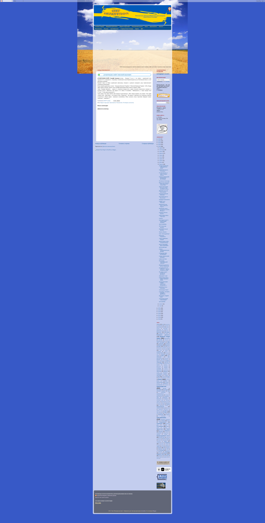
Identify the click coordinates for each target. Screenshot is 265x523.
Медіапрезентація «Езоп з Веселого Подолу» (163, 205)
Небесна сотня (159, 410)
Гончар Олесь (160, 352)
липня (160, 157)
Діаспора (166, 362)
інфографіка (159, 375)
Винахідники (167, 338)
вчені (169, 348)
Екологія (166, 366)
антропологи (167, 324)
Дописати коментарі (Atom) (109, 146)
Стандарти (167, 445)
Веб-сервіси (167, 332)
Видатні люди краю (125, 26)
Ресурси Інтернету (166, 438)
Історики (166, 375)
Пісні (159, 420)
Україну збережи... (163, 231)
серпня (161, 155)
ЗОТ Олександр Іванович (162, 227)
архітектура (159, 327)
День (162, 355)
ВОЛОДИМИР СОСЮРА (163, 74)
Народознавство (160, 406)
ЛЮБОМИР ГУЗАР (163, 276)
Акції (163, 324)
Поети (168, 420)
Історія (158, 376)
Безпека (158, 328)
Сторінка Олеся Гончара (127, 28)
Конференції (165, 383)
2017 (159, 315)
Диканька (166, 359)
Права (167, 426)
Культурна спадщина (161, 391)
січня (160, 305)
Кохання (166, 384)
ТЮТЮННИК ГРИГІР (163, 290)
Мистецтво (158, 402)
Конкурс (166, 382)
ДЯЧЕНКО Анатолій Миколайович (163, 191)
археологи (160, 325)
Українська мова (161, 449)
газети (161, 350)
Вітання (168, 346)
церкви (160, 453)
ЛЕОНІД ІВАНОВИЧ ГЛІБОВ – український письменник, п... (163, 283)
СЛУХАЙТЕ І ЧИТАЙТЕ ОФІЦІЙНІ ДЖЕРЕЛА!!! (164, 293)
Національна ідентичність (163, 409)
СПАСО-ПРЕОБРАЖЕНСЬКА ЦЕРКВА (164, 250)
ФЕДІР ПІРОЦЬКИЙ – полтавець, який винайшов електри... (164, 188)
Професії (166, 431)
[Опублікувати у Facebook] (118, 100)
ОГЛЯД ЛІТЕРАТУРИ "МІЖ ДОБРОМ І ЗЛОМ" (163, 167)
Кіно (169, 377)
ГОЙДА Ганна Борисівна (162, 202)
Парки (169, 413)
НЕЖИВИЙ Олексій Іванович (163, 230)
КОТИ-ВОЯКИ (162, 301)
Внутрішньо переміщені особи (163, 347)
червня (161, 158)
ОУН (165, 413)
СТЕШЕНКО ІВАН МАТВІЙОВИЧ (163, 254)
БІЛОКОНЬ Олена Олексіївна (163, 288)
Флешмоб (168, 450)
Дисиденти (163, 360)
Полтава (165, 424)
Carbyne (161, 218)
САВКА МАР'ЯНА (163, 259)
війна (168, 342)
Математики (159, 398)
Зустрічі (158, 372)
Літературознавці (160, 394)
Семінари (158, 442)
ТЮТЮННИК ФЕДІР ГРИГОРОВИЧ (163, 299)
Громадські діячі (164, 354)
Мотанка (159, 404)
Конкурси (158, 383)
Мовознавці (168, 402)
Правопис (165, 427)
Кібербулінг (164, 377)
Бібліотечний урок (160, 330)
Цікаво (168, 454)
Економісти (159, 367)
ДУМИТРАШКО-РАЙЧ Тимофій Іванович (164, 242)
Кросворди (159, 389)
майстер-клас (159, 396)
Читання (160, 455)
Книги (146, 26)
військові (161, 343)
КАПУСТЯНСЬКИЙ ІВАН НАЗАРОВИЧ (163, 245)
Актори (158, 324)
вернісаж (161, 333)
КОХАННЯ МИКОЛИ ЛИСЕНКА (163, 194)
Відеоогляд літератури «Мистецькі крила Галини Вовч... (164, 184)
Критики (164, 388)
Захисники (159, 371)
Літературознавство (160, 393)
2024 (159, 142)
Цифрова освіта (160, 454)
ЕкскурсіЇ (165, 367)
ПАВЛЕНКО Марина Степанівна (163, 170)
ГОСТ (158, 354)
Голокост (166, 351)
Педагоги (168, 414)
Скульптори (161, 443)
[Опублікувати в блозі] (115, 100)
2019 (159, 311)
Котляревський (160, 384)
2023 (159, 144)
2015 (159, 319)
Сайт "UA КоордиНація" (164, 233)
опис (157, 413)
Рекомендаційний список (163, 435)
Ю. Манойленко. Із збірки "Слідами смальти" (163, 174)
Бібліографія (159, 329)
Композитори (160, 382)
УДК (142, 28)
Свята (165, 441)
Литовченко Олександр (164, 181)
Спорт (162, 445)
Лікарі (168, 391)
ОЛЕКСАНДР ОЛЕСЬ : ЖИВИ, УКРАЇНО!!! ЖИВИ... (164, 279)
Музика (168, 404)
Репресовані (159, 438)
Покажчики (159, 423)
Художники (167, 451)
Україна (168, 447)
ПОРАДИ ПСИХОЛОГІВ (164, 199)
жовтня (161, 151)
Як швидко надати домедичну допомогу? (163, 273)
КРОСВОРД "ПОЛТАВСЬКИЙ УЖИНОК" (163, 262)
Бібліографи (165, 328)
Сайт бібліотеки (114, 28)
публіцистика (165, 433)
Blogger (154, 510)
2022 (159, 146)
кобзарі (167, 379)
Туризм (137, 28)
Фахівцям (162, 450)
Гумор (158, 355)
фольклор (131, 102)
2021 (159, 308)
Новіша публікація (100, 143)
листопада (161, 149)
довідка (161, 363)
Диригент (158, 360)
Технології (168, 446)
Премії (168, 429)
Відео (165, 341)
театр (163, 446)
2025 (159, 140)
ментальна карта (160, 400)
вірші (164, 346)
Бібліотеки (166, 329)
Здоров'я (166, 371)
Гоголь (166, 350)
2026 (159, 139)
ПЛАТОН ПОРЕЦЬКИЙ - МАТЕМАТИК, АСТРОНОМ (164, 178)
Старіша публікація (148, 143)
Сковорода (167, 442)
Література (163, 392)
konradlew (143, 510)
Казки (163, 376)
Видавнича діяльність (112, 26)
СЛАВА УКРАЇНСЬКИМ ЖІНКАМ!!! (164, 257)
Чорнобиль (166, 455)
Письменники (98, 28)
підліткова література (165, 419)
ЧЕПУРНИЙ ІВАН (163, 247)
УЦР (157, 450)
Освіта (161, 413)
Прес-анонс (161, 430)
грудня (161, 147)
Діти (157, 363)
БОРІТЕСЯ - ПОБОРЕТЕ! (162, 236)
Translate (167, 81)
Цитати (165, 453)
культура (166, 389)
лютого (161, 304)
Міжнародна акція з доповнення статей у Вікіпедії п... (164, 209)
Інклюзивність (165, 372)
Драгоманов (159, 366)
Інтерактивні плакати (162, 373)
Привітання (167, 430)
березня (161, 164)
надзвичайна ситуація (163, 405)
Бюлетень (159, 332)
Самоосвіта (159, 441)
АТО (164, 327)
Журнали (166, 368)
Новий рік (166, 410)
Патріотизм (160, 414)
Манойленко (164, 397)
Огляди (165, 412)
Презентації (160, 429)
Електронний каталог (137, 26)
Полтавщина (126, 102)
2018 (159, 313)
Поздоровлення (162, 422)
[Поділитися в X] (116, 100)
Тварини (158, 446)
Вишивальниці (159, 341)
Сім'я (162, 442)
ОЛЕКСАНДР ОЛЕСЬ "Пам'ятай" (163, 216)
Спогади (158, 445)
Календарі (168, 376)
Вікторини (160, 345)
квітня (160, 162)
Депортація (166, 358)
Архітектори (166, 325)
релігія (167, 437)
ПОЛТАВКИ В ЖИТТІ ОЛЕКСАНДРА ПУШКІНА (163, 221)
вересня (161, 153)
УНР (167, 449)
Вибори (166, 333)
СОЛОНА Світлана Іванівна (163, 213)
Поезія (163, 420)
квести (159, 377)
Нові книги (159, 412)
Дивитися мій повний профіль (102, 497)
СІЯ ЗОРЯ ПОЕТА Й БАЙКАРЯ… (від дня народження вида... (164, 269)
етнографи (159, 368)
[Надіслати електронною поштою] (114, 100)
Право (158, 427)
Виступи (166, 339)
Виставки (160, 339)
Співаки (166, 443)
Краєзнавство (153, 26)
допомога (165, 364)
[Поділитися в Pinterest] (119, 100)
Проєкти (161, 26)
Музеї (164, 404)
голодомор (159, 351)
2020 (159, 309)
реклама (165, 434)
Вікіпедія (168, 343)
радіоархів (158, 434)
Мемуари (166, 398)
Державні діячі (160, 359)
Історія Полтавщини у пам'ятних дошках (106, 495)
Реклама (106, 28)
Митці (163, 402)
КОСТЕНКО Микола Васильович (163, 197)
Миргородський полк (165, 401)
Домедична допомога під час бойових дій (164, 265)
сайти (167, 439)
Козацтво (165, 380)
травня (161, 160)
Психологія (159, 433)
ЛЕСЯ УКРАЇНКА (162, 224)
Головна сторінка (99, 26)
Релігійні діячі (161, 437)
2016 (159, 317)
